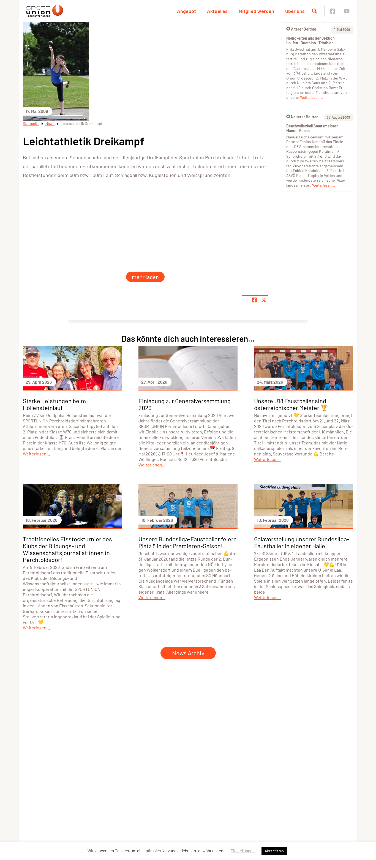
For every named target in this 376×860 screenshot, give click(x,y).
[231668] (207, 242)
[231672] (124, 242)
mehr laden (145, 277)
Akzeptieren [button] (274, 851)
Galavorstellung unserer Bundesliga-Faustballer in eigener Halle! (301, 542)
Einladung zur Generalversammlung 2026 (184, 404)
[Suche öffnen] (314, 11)
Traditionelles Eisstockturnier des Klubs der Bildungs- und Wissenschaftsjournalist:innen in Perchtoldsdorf (67, 549)
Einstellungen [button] (243, 850)
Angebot (186, 11)
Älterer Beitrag (303, 29)
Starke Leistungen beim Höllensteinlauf (54, 404)
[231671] (83, 242)
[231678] (207, 201)
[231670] (42, 242)
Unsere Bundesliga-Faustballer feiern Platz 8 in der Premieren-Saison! (187, 542)
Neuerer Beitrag (304, 116)
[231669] (248, 201)
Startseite (31, 123)
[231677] (166, 201)
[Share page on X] (264, 300)
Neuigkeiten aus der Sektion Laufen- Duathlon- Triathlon (310, 40)
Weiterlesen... (311, 97)
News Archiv (188, 652)
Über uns (295, 11)
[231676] (124, 201)
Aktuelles (217, 11)
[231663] (248, 242)
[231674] (42, 201)
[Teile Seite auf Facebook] (254, 300)
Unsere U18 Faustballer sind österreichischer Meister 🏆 (291, 404)
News (50, 123)
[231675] (83, 201)
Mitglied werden (256, 11)
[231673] (166, 242)
